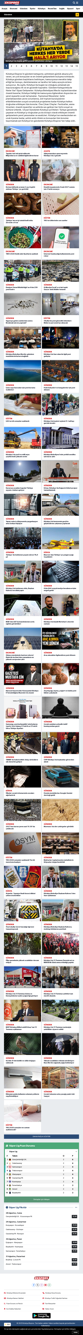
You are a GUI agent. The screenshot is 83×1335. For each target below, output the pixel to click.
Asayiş (4, 9)
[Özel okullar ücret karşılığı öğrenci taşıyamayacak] (22, 910)
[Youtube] (45, 1285)
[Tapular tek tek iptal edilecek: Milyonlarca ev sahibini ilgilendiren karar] (22, 137)
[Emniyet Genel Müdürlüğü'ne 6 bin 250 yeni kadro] (22, 271)
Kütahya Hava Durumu (53, 1293)
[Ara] (74, 3)
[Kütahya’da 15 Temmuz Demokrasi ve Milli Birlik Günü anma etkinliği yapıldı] (60, 944)
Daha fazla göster (41, 1136)
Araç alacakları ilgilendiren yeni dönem (59, 655)
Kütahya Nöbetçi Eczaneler (16, 1293)
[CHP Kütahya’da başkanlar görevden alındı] (60, 743)
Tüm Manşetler (50, 1303)
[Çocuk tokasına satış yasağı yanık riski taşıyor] (60, 1077)
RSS (8, 1324)
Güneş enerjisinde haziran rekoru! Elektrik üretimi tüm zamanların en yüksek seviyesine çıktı (20, 657)
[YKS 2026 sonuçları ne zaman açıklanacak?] (22, 1111)
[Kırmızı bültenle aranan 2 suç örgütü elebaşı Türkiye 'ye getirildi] (22, 170)
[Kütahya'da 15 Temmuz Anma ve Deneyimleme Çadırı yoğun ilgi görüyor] (22, 977)
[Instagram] (41, 1285)
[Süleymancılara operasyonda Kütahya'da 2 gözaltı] (60, 137)
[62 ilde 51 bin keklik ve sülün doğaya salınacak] (22, 1044)
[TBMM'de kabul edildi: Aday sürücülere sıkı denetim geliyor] (22, 743)
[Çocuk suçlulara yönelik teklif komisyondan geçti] (60, 708)
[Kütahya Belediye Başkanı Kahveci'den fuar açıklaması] (60, 877)
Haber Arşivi (49, 1309)
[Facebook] (34, 1285)
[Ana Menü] (77, 3)
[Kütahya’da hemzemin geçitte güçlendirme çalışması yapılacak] (60, 505)
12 (62, 66)
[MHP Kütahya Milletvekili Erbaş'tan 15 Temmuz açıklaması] (22, 1011)
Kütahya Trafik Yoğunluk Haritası (56, 1298)
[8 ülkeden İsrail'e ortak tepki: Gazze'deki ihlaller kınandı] (60, 271)
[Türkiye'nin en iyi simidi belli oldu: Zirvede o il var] (22, 204)
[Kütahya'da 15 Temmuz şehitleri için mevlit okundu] (60, 977)
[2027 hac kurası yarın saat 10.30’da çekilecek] (22, 810)
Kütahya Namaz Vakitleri (15, 1298)
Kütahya (41, 9)
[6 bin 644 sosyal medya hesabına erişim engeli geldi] (60, 572)
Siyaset (70, 9)
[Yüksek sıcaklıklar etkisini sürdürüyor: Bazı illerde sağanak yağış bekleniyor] (60, 1044)
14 (71, 66)
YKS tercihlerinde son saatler (55, 220)
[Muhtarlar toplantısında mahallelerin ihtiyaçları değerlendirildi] (60, 843)
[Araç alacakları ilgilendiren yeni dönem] (60, 639)
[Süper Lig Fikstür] (76, 1207)
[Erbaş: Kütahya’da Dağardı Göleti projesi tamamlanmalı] (60, 471)
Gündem (23, 9)
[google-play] (41, 1316)
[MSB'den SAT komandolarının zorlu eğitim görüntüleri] (22, 605)
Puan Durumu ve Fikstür (14, 1303)
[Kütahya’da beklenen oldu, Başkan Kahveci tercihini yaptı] (22, 572)
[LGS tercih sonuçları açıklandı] (22, 404)
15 (77, 66)
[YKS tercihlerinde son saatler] (60, 204)
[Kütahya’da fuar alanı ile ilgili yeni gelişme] (60, 338)
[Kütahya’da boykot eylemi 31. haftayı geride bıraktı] (60, 404)
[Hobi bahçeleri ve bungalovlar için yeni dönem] (60, 371)
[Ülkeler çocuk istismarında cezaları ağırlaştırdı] (22, 777)
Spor (78, 9)
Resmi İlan (52, 9)
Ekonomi (13, 9)
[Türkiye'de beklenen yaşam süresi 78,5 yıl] (22, 538)
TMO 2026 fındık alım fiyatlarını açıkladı (22, 254)
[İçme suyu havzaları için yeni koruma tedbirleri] (22, 371)
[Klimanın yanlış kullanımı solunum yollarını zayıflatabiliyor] (22, 1077)
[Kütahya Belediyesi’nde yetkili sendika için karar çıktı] (60, 438)
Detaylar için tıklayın (42, 1199)
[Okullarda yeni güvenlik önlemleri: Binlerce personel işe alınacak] (60, 304)
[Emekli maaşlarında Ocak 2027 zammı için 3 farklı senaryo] (60, 170)
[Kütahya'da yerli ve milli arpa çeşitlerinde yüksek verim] (22, 438)
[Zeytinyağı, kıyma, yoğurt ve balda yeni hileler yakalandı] (60, 674)
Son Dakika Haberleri (13, 1309)
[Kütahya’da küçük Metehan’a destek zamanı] (60, 605)
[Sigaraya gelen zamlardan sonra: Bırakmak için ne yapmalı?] (22, 304)
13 (66, 66)
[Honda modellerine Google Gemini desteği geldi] (60, 777)
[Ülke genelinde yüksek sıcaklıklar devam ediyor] (22, 944)
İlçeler (32, 9)
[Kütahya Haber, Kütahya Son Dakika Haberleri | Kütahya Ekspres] (12, 2)
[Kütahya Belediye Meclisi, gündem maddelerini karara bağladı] (22, 338)
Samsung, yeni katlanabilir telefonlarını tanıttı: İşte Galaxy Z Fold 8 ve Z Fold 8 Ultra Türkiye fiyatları (22, 726)
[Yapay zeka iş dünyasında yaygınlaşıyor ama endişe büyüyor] (22, 505)
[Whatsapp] (49, 1285)
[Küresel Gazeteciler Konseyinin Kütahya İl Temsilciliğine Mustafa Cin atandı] (22, 674)
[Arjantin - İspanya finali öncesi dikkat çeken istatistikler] (22, 877)
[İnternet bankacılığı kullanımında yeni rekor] (60, 237)
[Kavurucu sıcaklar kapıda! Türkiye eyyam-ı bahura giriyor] (22, 471)
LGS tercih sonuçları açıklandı (17, 421)
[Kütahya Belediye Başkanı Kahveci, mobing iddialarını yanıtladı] (60, 910)
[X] (37, 1285)
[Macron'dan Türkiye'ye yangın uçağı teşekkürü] (60, 538)
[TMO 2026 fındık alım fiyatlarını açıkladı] (22, 237)
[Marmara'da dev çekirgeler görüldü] (60, 810)
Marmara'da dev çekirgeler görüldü (58, 826)
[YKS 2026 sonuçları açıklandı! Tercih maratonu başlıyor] (22, 843)
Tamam (75, 1332)
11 (56, 66)
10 (51, 66)
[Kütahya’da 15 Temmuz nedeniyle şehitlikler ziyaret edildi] (60, 1011)
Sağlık (61, 9)
